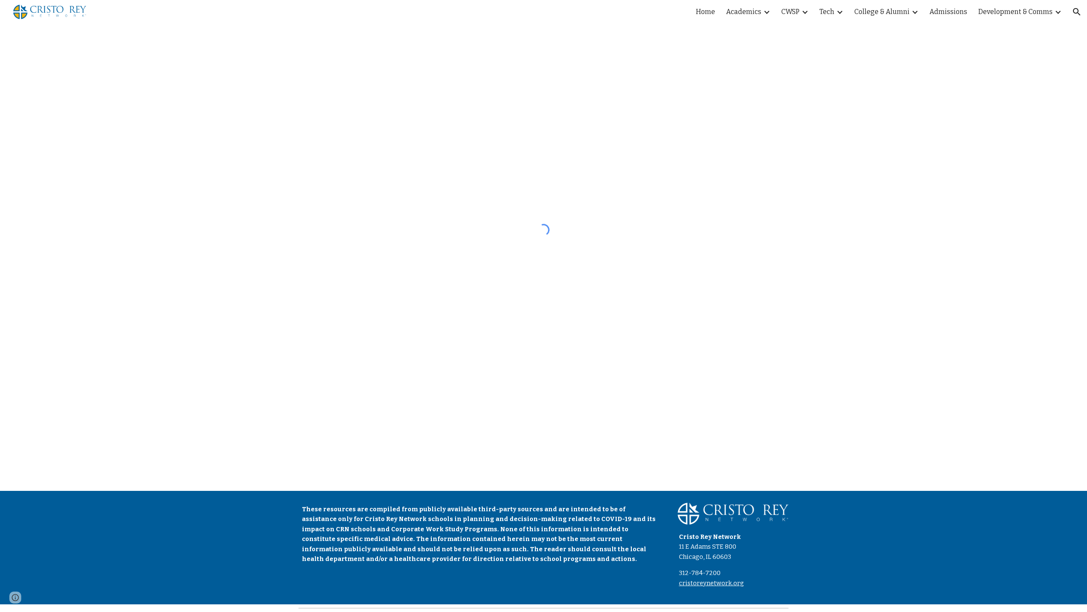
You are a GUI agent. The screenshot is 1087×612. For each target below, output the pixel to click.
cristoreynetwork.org (711, 583)
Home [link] (705, 12)
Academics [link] (743, 12)
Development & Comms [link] (1015, 12)
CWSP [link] (790, 12)
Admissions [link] (948, 12)
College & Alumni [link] (882, 12)
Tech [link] (826, 12)
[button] (1077, 12)
